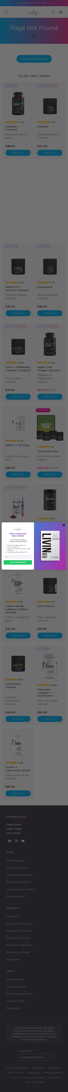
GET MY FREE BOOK (17, 562)
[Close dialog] (63, 525)
